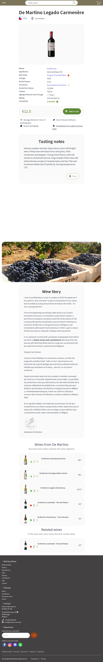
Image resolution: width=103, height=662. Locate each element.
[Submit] (34, 635)
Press (3, 573)
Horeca (4, 567)
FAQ (3, 581)
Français (16, 651)
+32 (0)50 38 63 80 (10, 620)
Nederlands (7, 651)
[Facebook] (5, 645)
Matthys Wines (6, 565)
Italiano (32, 651)
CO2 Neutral (6, 578)
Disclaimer (34, 659)
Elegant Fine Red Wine (56, 75)
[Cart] (98, 3)
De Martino (52, 68)
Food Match (5, 594)
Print (74, 176)
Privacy (43, 659)
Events (4, 599)
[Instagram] (10, 645)
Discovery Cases (7, 596)
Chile (25, 18)
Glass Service (6, 570)
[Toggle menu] (4, 3)
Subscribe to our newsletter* (11, 631)
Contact (4, 583)
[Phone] (20, 645)
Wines (4, 591)
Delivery (4, 575)
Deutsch (24, 651)
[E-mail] (15, 645)
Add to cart (74, 111)
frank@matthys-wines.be (13, 622)
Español (40, 651)
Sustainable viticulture (56, 85)
